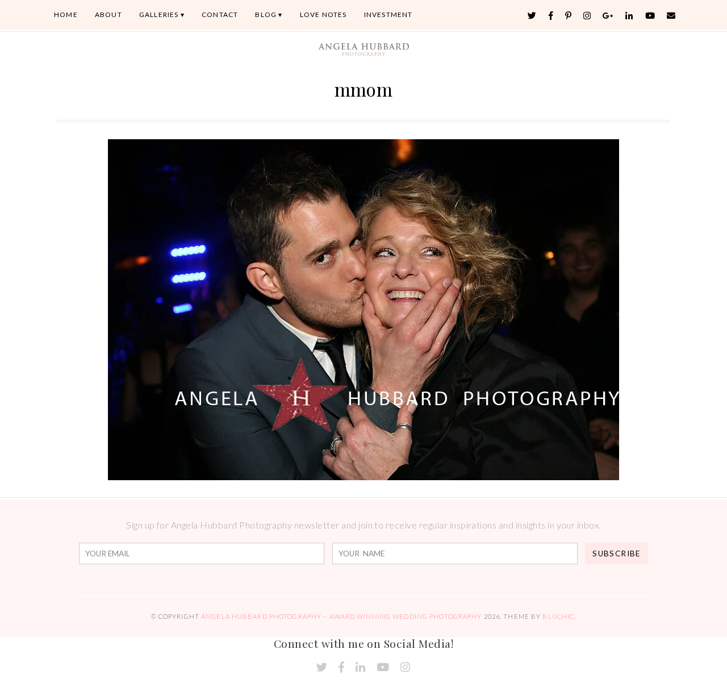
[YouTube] (650, 15)
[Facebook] (551, 15)
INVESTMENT (388, 14)
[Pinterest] (568, 15)
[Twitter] (532, 15)
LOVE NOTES (323, 14)
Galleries (159, 14)
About (108, 14)
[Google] (608, 15)
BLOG (266, 14)
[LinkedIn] (629, 15)
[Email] (671, 15)
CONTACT (220, 14)
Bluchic (558, 616)
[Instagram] (587, 15)
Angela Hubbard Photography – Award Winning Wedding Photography (341, 616)
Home (66, 14)
